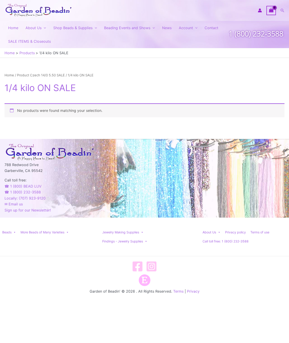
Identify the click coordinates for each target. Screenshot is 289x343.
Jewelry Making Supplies (120, 232)
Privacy (193, 291)
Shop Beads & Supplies (73, 28)
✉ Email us (14, 204)
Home (13, 28)
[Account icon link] (260, 10)
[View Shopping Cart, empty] (271, 10)
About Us (34, 28)
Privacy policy (235, 232)
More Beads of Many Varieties (42, 232)
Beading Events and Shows (127, 28)
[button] (282, 10)
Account (186, 28)
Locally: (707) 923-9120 (25, 198)
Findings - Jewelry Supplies (122, 241)
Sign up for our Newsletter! (28, 210)
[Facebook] (137, 266)
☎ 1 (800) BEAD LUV (23, 186)
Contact (211, 28)
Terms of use (259, 232)
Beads (7, 232)
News (167, 28)
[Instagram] (151, 266)
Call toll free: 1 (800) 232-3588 (226, 241)
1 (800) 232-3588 (256, 33)
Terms (178, 291)
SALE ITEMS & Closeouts (29, 41)
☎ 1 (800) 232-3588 (23, 192)
